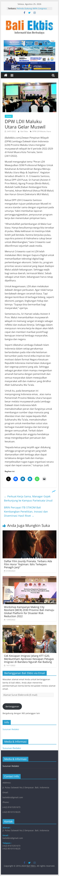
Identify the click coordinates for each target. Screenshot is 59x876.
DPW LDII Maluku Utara (41, 131)
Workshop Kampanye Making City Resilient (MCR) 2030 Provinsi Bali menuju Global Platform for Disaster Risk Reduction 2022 (29, 611)
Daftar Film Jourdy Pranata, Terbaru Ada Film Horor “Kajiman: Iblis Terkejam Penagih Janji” (28, 564)
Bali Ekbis (24, 131)
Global (8, 116)
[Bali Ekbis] (6, 75)
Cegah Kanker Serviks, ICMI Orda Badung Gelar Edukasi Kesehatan (33, 8)
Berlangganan (12, 706)
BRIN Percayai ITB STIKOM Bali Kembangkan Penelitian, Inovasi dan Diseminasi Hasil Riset (26, 511)
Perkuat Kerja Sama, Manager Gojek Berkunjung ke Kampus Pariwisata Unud (28, 498)
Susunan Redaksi (11, 729)
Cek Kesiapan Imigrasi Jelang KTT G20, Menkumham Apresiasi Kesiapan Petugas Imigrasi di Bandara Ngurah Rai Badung (29, 659)
